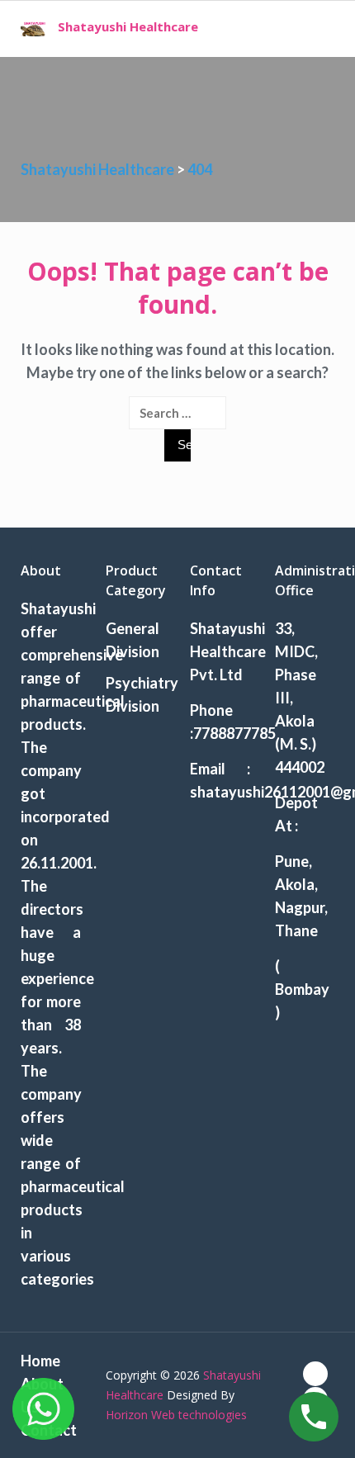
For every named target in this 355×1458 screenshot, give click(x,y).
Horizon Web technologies (176, 1414)
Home (40, 1360)
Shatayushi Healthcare (128, 26)
